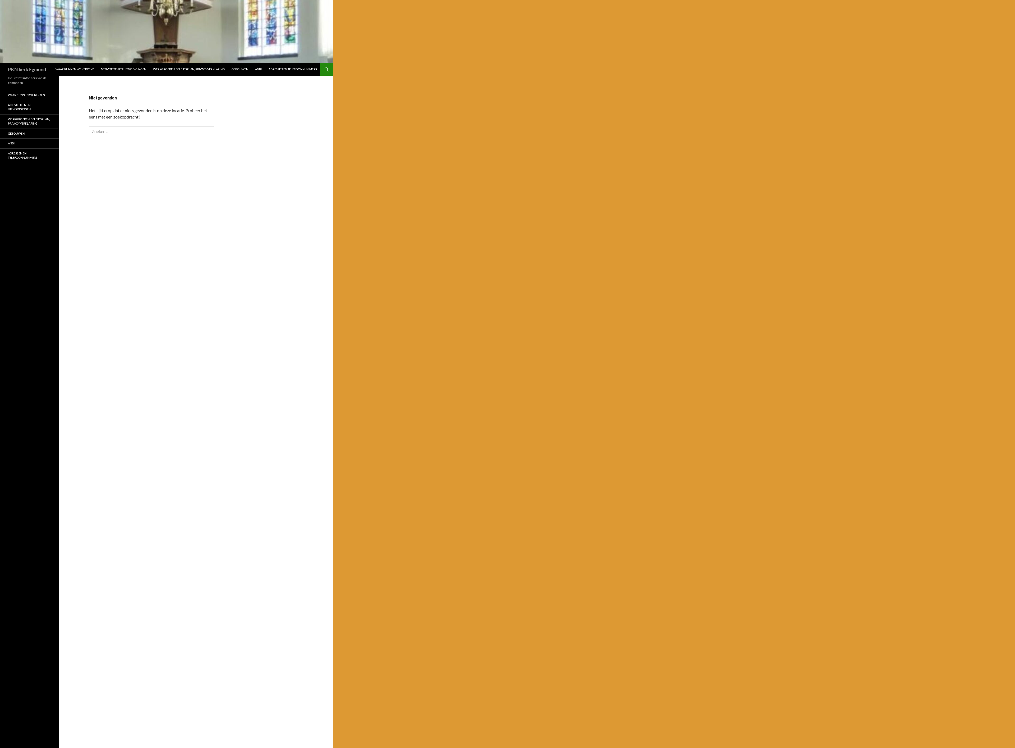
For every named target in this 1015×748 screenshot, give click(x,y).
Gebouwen (240, 69)
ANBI (258, 69)
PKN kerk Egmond (27, 69)
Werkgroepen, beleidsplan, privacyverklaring (189, 69)
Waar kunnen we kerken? (75, 69)
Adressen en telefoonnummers (293, 69)
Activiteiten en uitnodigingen (123, 69)
